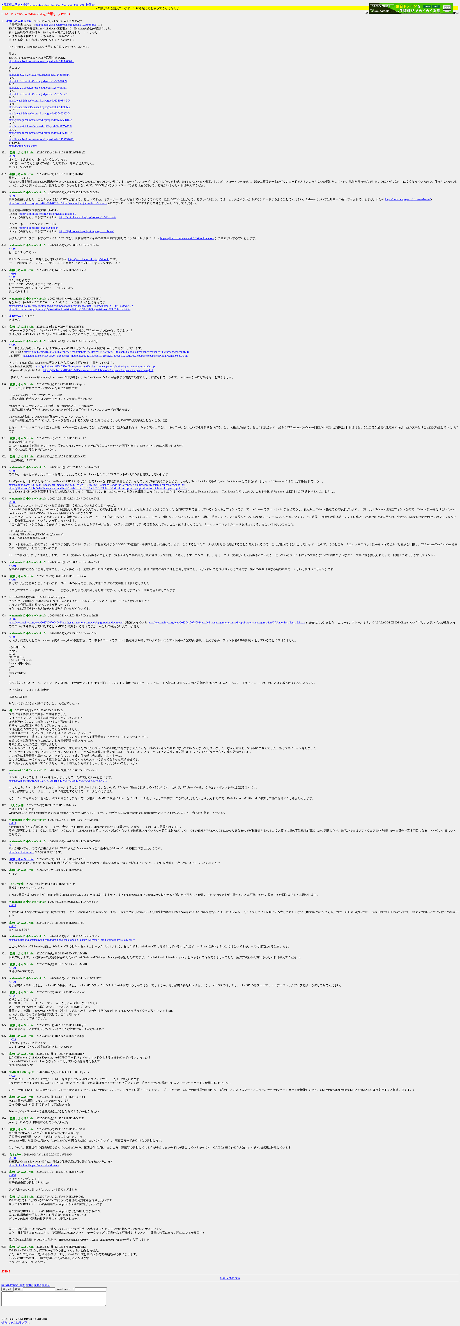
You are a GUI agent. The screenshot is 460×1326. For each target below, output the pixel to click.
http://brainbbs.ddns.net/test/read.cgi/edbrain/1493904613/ (41, 61)
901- (82, 4)
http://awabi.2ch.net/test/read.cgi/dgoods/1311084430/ (39, 100)
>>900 (12, 470)
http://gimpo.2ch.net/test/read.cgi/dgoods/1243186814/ (39, 74)
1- (30, 4)
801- (76, 4)
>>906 (12, 636)
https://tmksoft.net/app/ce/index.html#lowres (34, 1165)
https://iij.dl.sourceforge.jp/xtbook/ (38, 227)
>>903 (12, 579)
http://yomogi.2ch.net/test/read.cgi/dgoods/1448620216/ (40, 132)
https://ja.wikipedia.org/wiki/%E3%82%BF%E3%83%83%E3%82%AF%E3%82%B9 (58, 780)
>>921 (12, 967)
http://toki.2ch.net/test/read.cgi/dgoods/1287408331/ (38, 87)
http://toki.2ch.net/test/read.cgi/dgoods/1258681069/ (38, 81)
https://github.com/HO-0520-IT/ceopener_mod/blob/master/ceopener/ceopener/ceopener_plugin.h (98, 370)
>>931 (12, 1158)
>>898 (12, 344)
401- (53, 4)
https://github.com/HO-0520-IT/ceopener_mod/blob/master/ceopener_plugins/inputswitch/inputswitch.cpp (95, 366)
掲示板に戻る (10, 1285)
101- (35, 4)
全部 (26, 4)
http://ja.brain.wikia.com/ (23, 145)
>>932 (12, 1175)
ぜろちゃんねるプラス (15, 1322)
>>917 (12, 905)
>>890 (12, 156)
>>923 (12, 995)
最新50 (90, 4)
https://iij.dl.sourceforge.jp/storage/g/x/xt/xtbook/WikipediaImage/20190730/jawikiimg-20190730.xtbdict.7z (69, 309)
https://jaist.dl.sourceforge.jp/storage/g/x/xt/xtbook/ (47, 213)
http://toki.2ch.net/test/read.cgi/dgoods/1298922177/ (38, 94)
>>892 (12, 195)
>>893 (12, 248)
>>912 (12, 823)
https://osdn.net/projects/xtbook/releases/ (408, 199)
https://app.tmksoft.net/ (21, 852)
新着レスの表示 (230, 1278)
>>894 (12, 276)
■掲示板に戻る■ (11, 4)
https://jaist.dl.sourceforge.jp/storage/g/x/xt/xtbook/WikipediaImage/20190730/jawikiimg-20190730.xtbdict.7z (71, 305)
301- (47, 4)
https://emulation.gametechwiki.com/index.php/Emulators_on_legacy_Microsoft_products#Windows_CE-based (72, 939)
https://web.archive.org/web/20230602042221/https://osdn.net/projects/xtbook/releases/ (58, 203)
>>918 (12, 926)
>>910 (12, 773)
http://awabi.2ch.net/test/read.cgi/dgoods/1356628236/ (39, 113)
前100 (29, 1285)
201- (41, 4)
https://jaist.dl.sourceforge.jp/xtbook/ (88, 259)
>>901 (12, 565)
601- (64, 4)
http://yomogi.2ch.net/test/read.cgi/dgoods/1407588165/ (40, 119)
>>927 (12, 1075)
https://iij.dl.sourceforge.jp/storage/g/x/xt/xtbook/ (86, 231)
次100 (37, 1285)
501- (58, 4)
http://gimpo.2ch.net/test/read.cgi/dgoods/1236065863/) (66, 24)
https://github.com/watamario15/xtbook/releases (187, 238)
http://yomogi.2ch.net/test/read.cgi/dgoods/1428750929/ (40, 126)
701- (70, 4)
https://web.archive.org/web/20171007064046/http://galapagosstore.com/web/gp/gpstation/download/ (66, 622)
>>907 (12, 619)
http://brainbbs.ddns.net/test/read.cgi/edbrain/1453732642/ (41, 139)
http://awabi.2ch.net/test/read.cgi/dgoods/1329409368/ (39, 107)
